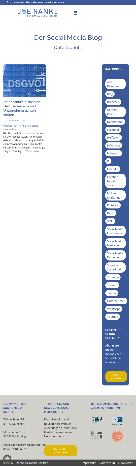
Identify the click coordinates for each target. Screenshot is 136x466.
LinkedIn (112, 169)
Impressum (89, 463)
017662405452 (17, 2)
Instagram (113, 153)
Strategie (113, 277)
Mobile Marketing (113, 195)
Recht (111, 213)
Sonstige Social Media (115, 267)
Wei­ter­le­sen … (33, 151)
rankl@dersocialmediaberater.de (46, 2)
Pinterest (113, 205)
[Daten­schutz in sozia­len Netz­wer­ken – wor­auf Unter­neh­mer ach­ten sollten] (24, 96)
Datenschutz (10, 129)
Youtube (112, 317)
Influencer (113, 145)
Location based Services (112, 181)
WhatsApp (113, 309)
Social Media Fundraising (115, 231)
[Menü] (75, 12)
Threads (112, 285)
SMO (110, 221)
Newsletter (125, 463)
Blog (110, 94)
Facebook (113, 130)
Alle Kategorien (30, 125)
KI (108, 161)
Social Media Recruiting (115, 255)
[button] (7, 458)
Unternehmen (116, 301)
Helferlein (113, 137)
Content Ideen (112, 112)
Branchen (113, 102)
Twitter (111, 293)
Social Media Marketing (115, 243)
